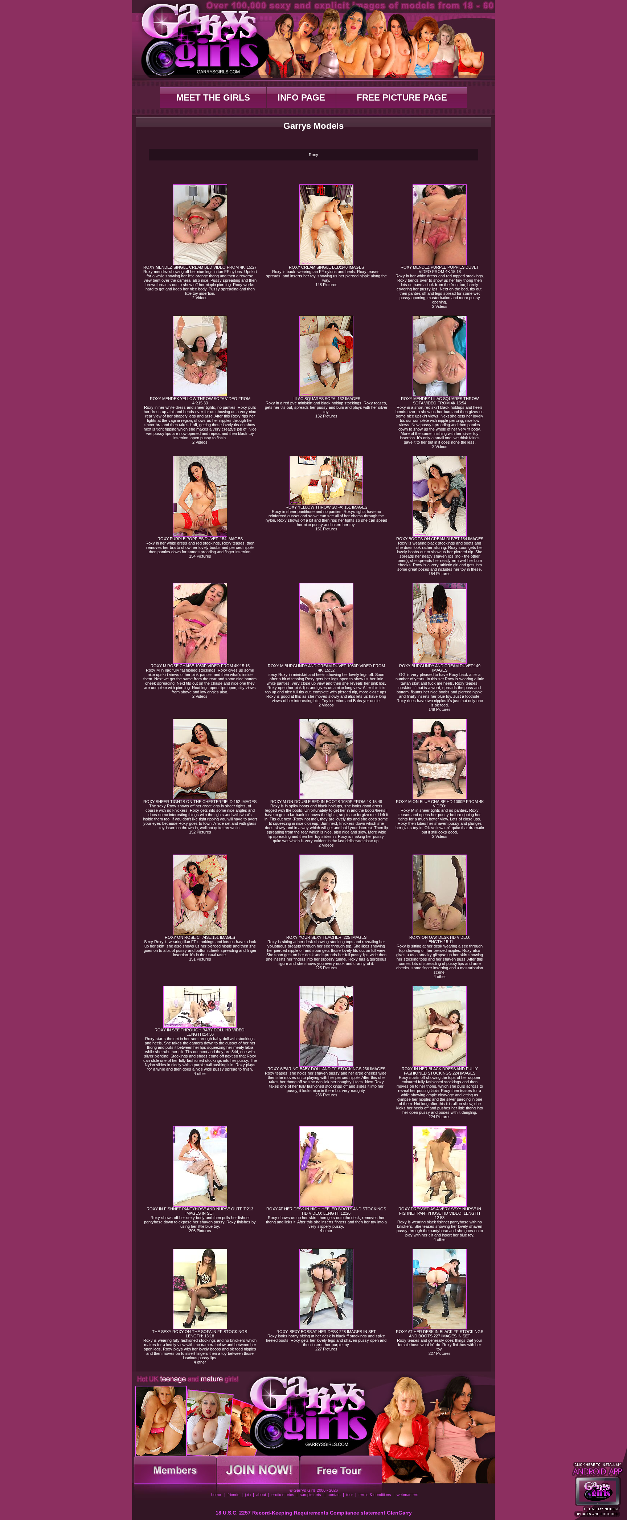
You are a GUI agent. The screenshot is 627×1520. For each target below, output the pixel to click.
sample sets (310, 1494)
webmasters (407, 1494)
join (248, 1494)
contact (334, 1494)
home (216, 1494)
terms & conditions (374, 1494)
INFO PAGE (301, 97)
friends (233, 1494)
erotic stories (282, 1494)
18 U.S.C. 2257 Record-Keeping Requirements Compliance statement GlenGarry (314, 1513)
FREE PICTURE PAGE (402, 97)
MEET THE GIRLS (213, 97)
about (261, 1494)
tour (349, 1494)
